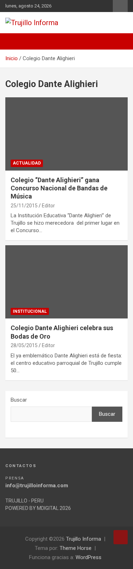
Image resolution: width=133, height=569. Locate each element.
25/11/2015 (24, 205)
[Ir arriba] (120, 537)
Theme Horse (76, 548)
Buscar (19, 400)
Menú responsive (120, 6)
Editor (48, 205)
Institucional (30, 311)
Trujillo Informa (83, 539)
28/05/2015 (24, 345)
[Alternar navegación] (14, 41)
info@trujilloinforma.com (36, 485)
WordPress (88, 557)
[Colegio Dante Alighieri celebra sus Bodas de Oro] (66, 282)
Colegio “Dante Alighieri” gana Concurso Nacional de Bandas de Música (59, 188)
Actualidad (27, 163)
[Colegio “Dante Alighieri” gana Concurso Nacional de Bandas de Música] (66, 134)
